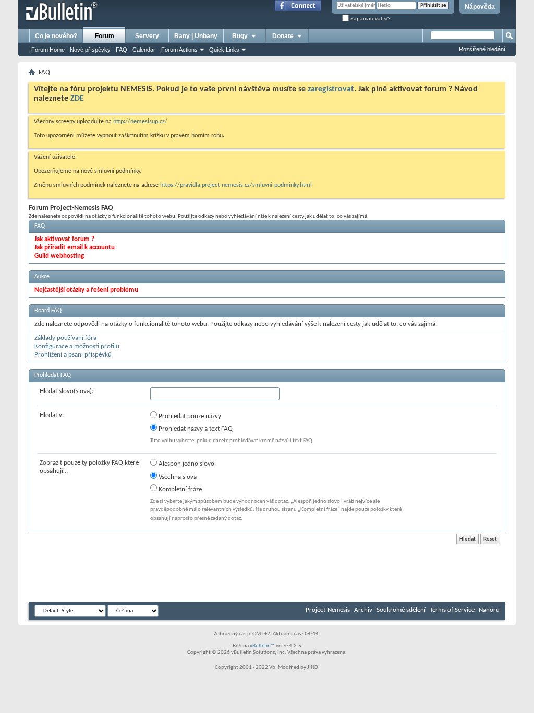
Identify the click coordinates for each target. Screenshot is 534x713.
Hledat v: (52, 415)
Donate (283, 36)
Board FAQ (48, 310)
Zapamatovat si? (370, 18)
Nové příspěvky (90, 49)
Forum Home (48, 49)
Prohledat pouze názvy (189, 416)
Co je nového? (56, 36)
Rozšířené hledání (482, 49)
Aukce (42, 277)
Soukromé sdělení (401, 610)
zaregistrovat (331, 89)
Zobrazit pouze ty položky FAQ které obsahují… (89, 466)
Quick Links (224, 49)
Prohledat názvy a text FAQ (195, 428)
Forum (104, 36)
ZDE (77, 98)
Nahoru (489, 610)
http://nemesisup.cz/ (140, 121)
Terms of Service (452, 610)
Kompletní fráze (179, 489)
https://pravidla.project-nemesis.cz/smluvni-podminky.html (236, 185)
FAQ (121, 49)
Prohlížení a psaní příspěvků (73, 354)
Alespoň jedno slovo (185, 463)
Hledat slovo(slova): (66, 391)
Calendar (143, 49)
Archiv (363, 610)
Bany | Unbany (195, 36)
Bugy (240, 36)
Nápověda (480, 6)
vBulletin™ (262, 646)
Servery (147, 36)
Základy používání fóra (65, 338)
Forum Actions (179, 49)
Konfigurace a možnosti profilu (76, 346)
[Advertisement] (218, 570)
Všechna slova (177, 476)
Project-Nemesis (328, 610)
